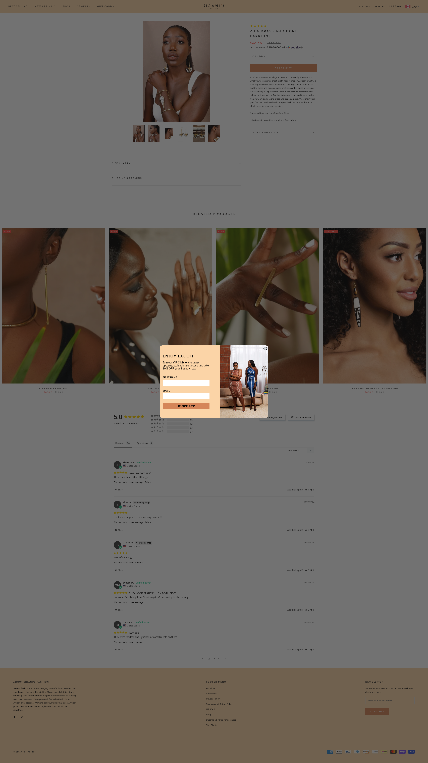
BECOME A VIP (186, 406)
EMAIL (166, 390)
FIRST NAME (170, 377)
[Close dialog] (265, 348)
